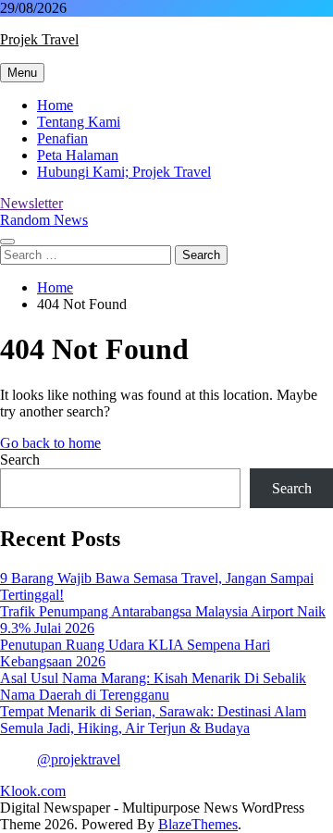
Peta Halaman (77, 155)
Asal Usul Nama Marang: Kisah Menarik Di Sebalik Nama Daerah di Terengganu (153, 686)
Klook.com (33, 791)
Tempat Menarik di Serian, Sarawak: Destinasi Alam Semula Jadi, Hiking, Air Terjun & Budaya (153, 719)
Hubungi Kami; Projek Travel (124, 172)
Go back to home (50, 443)
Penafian (62, 138)
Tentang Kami (78, 122)
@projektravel (78, 759)
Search (20, 459)
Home (55, 105)
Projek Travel (39, 39)
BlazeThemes (198, 824)
